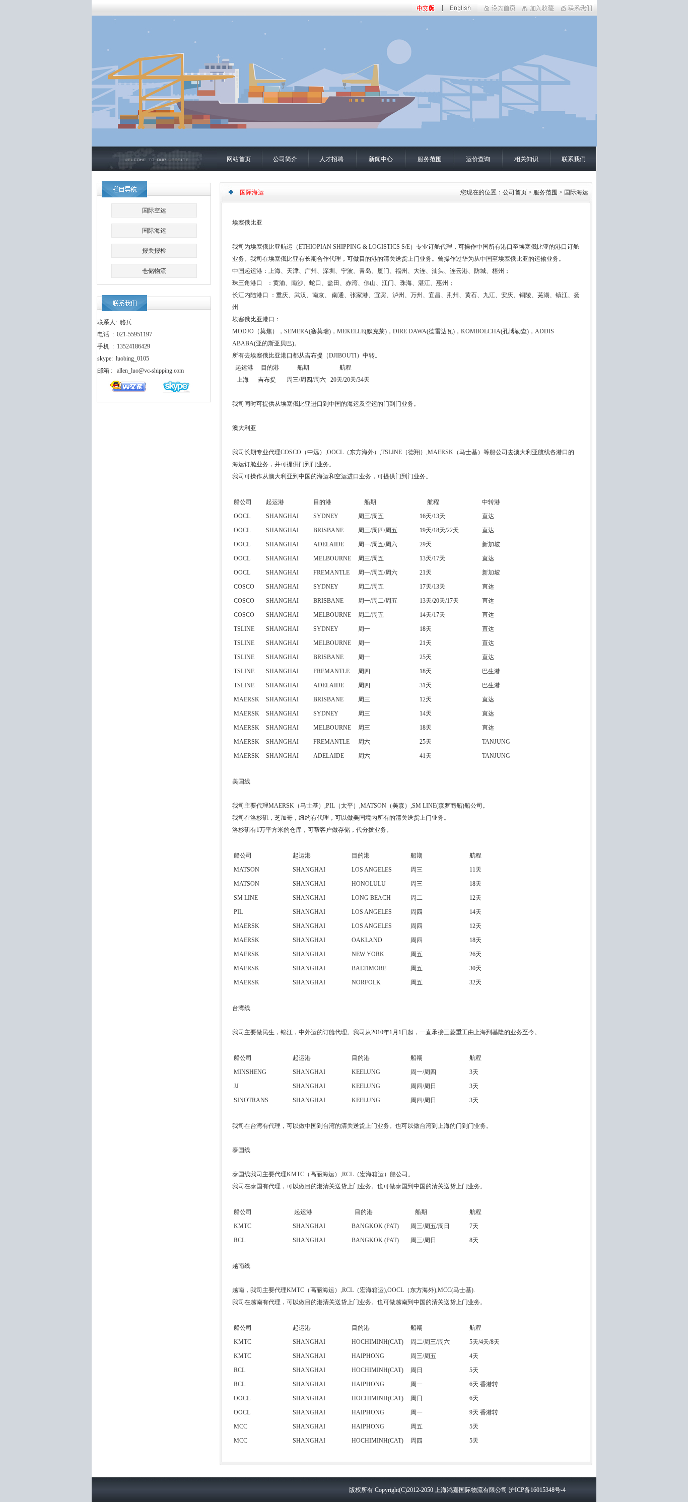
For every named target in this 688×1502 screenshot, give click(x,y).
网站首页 (239, 159)
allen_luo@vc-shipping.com (150, 370)
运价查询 (478, 159)
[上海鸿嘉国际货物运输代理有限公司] (538, 13)
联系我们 (574, 159)
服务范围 (430, 159)
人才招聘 (331, 159)
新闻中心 (381, 159)
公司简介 (285, 159)
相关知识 (526, 159)
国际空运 (154, 210)
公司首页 (515, 192)
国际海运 (154, 230)
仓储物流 (154, 270)
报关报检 (154, 250)
